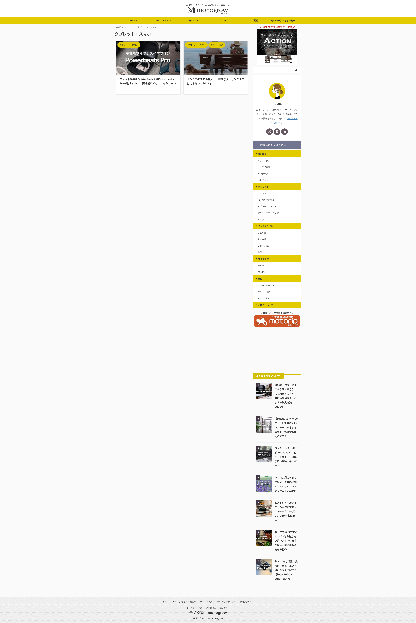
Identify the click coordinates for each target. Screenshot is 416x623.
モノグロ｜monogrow (208, 612)
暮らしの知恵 (264, 298)
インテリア (263, 173)
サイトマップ (206, 601)
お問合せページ (265, 305)
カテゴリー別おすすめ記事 (282, 20)
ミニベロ (262, 232)
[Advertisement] (277, 350)
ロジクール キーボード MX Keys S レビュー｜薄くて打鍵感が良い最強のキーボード (286, 457)
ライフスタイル (163, 20)
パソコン (262, 193)
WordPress (263, 272)
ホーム (165, 601)
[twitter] (269, 131)
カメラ (223, 20)
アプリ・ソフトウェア (268, 213)
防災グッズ (263, 180)
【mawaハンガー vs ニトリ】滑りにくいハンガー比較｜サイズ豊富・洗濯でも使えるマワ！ (286, 427)
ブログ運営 (252, 20)
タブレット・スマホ (267, 206)
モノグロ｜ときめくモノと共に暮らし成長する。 (208, 608)
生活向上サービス (266, 285)
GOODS (133, 20)
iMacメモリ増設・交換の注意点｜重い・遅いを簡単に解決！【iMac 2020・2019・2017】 (286, 570)
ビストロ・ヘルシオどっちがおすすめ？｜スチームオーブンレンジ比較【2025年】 (286, 511)
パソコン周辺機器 (266, 200)
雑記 (260, 278)
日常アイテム (264, 160)
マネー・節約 (264, 292)
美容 (260, 252)
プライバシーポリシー (226, 601)
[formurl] (277, 131)
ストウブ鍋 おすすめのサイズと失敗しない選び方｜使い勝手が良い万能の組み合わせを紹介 (286, 540)
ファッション (264, 245)
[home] (284, 131)
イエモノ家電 (264, 167)
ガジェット (193, 20)
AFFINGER (263, 265)
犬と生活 (262, 239)
